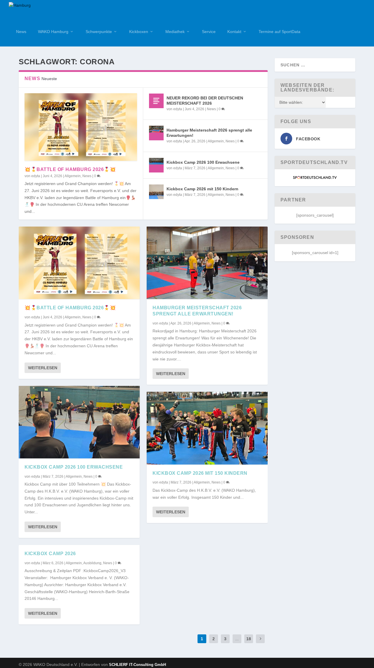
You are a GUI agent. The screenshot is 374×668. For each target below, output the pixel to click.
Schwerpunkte (99, 31)
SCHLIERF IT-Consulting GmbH (137, 664)
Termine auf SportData (279, 31)
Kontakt (234, 31)
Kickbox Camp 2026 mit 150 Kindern (202, 189)
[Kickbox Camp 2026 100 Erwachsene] (156, 165)
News (21, 31)
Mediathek (175, 31)
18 (248, 638)
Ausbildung (92, 563)
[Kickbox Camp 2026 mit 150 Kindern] (156, 191)
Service (209, 31)
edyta (35, 176)
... (237, 638)
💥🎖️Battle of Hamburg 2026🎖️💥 (70, 169)
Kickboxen (138, 31)
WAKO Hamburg (53, 31)
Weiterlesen (42, 367)
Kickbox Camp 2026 (50, 553)
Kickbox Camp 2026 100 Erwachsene (203, 162)
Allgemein (73, 176)
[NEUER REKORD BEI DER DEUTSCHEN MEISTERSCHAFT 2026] (156, 101)
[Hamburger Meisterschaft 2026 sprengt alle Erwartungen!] (156, 133)
